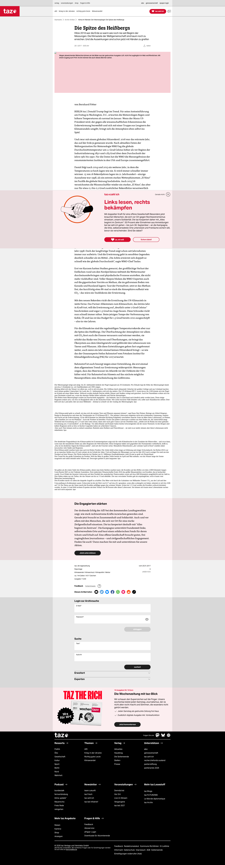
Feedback (88, 824)
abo (146, 749)
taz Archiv (148, 802)
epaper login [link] (164, 3)
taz (61, 735)
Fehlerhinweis (90, 586)
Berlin (57, 768)
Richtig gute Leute (92, 756)
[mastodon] (157, 736)
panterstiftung (150, 764)
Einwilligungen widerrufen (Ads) (128, 853)
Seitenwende (157, 850)
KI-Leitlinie (164, 846)
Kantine (57, 829)
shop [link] (76, 3)
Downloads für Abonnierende (97, 835)
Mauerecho (59, 802)
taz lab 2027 (119, 805)
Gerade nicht (160, 194)
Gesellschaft (59, 756)
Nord (56, 771)
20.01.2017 (146, 566)
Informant (118, 850)
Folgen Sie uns (148, 735)
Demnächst (119, 790)
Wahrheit (58, 775)
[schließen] (168, 194)
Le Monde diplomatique (154, 798)
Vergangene (119, 802)
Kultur (57, 760)
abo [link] (142, 3)
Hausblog (118, 753)
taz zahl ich (149, 756)
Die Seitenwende (121, 756)
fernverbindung (61, 794)
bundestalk (59, 790)
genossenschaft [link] (152, 3)
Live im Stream (120, 798)
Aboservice (89, 828)
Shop (56, 832)
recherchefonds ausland (154, 760)
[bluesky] (163, 736)
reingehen (58, 809)
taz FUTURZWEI (151, 795)
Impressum (141, 850)
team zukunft (90, 790)
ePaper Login (90, 832)
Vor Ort (117, 794)
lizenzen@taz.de (71, 849)
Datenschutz (129, 850)
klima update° (60, 798)
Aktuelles (118, 749)
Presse (117, 764)
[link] (56, 11)
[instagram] (169, 736)
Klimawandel (90, 760)
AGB (149, 850)
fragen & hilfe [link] (85, 3)
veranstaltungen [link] (67, 3)
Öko (56, 753)
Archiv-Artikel (70, 20)
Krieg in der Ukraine (93, 753)
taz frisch (88, 794)
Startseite (58, 20)
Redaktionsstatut (132, 846)
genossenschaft (151, 753)
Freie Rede (59, 805)
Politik (57, 749)
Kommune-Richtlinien (149, 846)
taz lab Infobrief (91, 802)
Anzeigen (58, 836)
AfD (86, 749)
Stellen (117, 760)
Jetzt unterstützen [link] (88, 553)
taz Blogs (148, 791)
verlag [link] (56, 3)
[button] (169, 11)
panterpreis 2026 (151, 768)
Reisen (57, 825)
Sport (56, 764)
